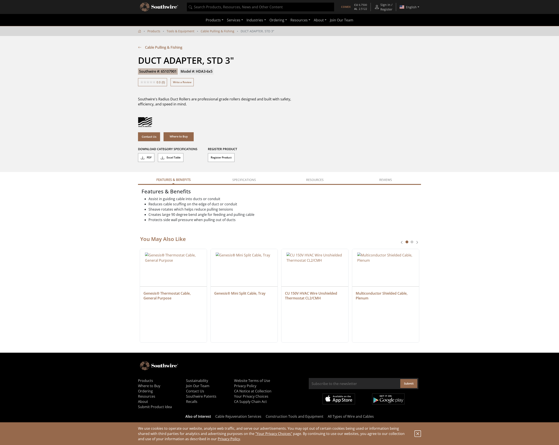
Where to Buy (149, 385)
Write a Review (182, 82)
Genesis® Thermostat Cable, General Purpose (167, 296)
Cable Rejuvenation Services (238, 416)
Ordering (145, 391)
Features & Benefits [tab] (173, 179)
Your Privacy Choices (251, 396)
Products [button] (213, 20)
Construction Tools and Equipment (294, 416)
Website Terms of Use (252, 380)
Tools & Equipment (180, 31)
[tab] (406, 242)
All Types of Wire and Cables (351, 416)
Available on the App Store (339, 398)
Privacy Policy (229, 438)
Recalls (191, 401)
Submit (409, 383)
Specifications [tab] (244, 180)
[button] (179, 136)
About (143, 401)
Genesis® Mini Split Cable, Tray (240, 293)
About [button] (319, 20)
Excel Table (173, 157)
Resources (146, 396)
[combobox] (260, 7)
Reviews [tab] (385, 180)
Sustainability (197, 380)
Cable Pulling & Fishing (217, 31)
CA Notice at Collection (252, 391)
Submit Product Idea (155, 406)
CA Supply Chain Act (250, 401)
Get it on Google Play (388, 398)
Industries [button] (255, 20)
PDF (149, 157)
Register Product (221, 157)
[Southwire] (159, 7)
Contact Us (149, 137)
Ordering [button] (276, 20)
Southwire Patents (201, 396)
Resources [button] (299, 20)
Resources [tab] (315, 180)
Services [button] (233, 20)
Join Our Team (341, 20)
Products (153, 31)
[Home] (139, 31)
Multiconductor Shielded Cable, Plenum (382, 296)
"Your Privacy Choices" (273, 433)
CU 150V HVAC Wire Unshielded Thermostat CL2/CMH (311, 296)
